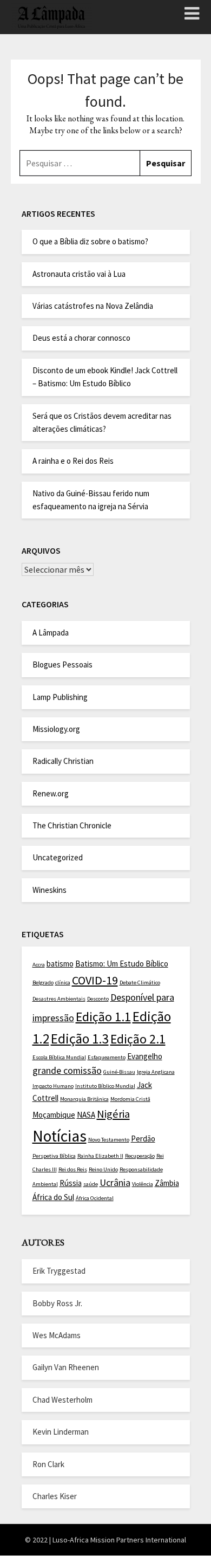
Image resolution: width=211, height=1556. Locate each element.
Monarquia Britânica (84, 1099)
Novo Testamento (108, 1139)
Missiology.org (56, 729)
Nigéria (113, 1114)
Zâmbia (167, 1183)
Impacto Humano (53, 1086)
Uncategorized (57, 857)
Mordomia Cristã (130, 1099)
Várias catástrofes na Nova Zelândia (92, 306)
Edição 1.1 (103, 1017)
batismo (60, 963)
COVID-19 (95, 980)
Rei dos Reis (72, 1169)
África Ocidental (95, 1198)
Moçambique (53, 1115)
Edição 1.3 (80, 1038)
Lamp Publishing (60, 697)
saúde (90, 1184)
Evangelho (144, 1056)
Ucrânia (115, 1182)
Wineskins (49, 890)
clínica (62, 982)
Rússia (71, 1183)
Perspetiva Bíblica (54, 1155)
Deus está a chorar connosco (81, 338)
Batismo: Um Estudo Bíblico (121, 963)
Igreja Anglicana (156, 1071)
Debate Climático (140, 982)
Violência (142, 1184)
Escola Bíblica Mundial (59, 1057)
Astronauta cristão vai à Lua (79, 274)
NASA (86, 1115)
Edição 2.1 (138, 1039)
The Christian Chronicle (71, 825)
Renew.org (50, 793)
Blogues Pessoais (62, 664)
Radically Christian (63, 761)
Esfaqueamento (107, 1057)
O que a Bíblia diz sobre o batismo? (90, 241)
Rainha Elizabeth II (100, 1155)
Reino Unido (103, 1169)
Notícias (59, 1136)
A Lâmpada (50, 632)
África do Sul (53, 1197)
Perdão (143, 1138)
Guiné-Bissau (119, 1071)
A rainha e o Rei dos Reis (73, 461)
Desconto (98, 998)
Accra (38, 964)
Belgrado (43, 982)
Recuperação (140, 1155)
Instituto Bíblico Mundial (105, 1086)
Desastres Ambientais (58, 998)
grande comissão (67, 1070)
